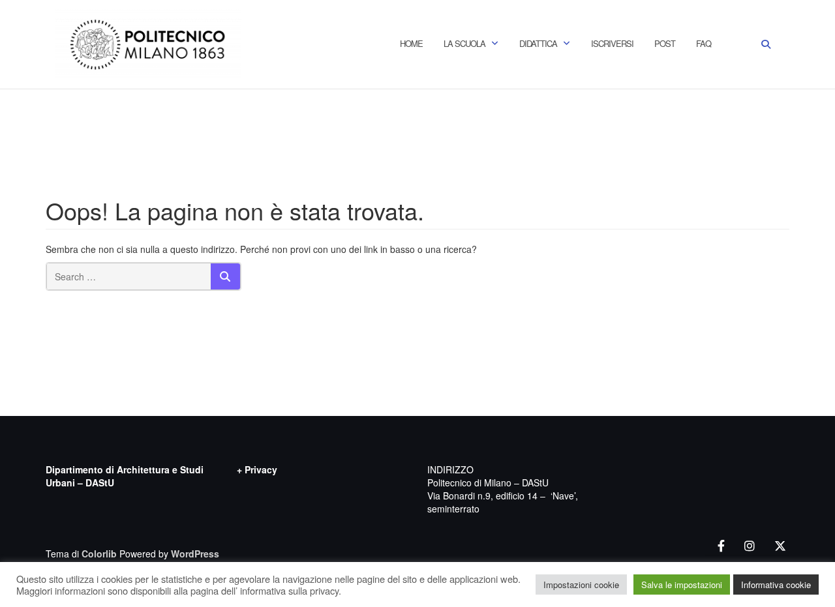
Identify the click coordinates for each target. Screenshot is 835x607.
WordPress (195, 553)
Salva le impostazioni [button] (681, 584)
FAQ (703, 43)
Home (411, 43)
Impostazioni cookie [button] (581, 584)
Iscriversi (612, 43)
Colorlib (99, 553)
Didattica (538, 43)
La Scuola (464, 43)
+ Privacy (257, 469)
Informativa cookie (776, 584)
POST (664, 43)
